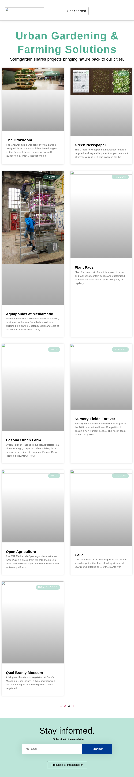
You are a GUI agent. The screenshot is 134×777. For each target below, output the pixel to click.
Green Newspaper (90, 145)
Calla (79, 555)
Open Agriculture (21, 552)
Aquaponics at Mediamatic (29, 314)
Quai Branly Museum (24, 673)
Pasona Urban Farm (23, 440)
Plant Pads (84, 267)
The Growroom (19, 140)
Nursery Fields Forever (95, 419)
